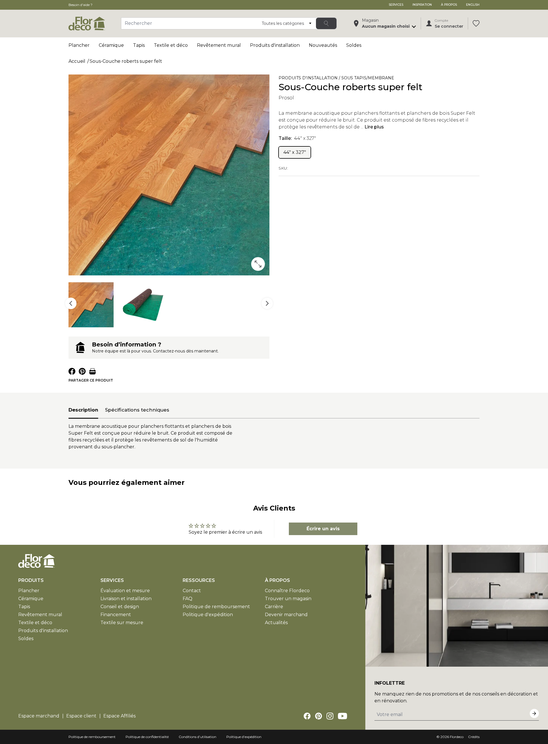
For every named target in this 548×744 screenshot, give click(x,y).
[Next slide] (267, 303)
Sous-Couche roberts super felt (126, 61)
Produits (31, 580)
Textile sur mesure (121, 622)
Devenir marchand (286, 614)
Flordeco (457, 737)
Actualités (276, 622)
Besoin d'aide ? (80, 5)
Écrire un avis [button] (323, 528)
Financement (115, 614)
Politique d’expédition (243, 737)
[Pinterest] (318, 716)
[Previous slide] (70, 303)
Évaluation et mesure (125, 590)
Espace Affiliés (119, 716)
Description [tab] (83, 410)
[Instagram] (330, 716)
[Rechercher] (326, 23)
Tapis (139, 45)
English (473, 5)
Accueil (76, 61)
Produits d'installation (275, 45)
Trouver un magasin (288, 598)
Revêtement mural (219, 45)
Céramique (111, 45)
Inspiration (422, 5)
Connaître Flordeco (287, 590)
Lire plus (374, 127)
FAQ (187, 598)
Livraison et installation (126, 598)
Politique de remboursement (216, 606)
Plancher (79, 45)
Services (396, 5)
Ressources (199, 580)
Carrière (274, 606)
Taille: (297, 138)
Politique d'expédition (208, 614)
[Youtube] (342, 716)
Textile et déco (171, 45)
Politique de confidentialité (147, 737)
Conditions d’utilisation (197, 737)
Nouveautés (323, 45)
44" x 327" (294, 152)
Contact (192, 590)
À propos (449, 5)
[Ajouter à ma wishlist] (430, 79)
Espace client (81, 716)
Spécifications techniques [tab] (137, 410)
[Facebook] (307, 716)
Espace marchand (38, 716)
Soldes (353, 45)
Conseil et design (119, 606)
